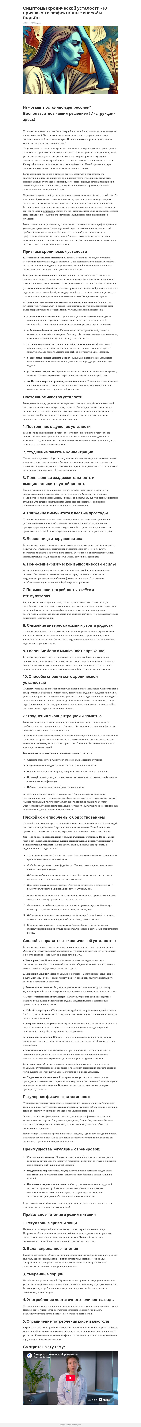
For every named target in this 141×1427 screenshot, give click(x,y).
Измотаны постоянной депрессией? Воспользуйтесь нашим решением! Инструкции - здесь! (69, 113)
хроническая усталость (57, 224)
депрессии (48, 210)
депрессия (64, 185)
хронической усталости (60, 152)
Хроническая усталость (35, 131)
